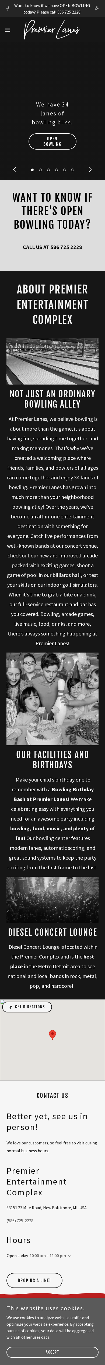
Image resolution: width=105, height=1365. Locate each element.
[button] (32, 170)
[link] (52, 30)
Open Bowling (52, 141)
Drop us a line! (34, 1280)
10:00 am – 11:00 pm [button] (48, 1255)
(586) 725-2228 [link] (19, 1220)
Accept (52, 1352)
